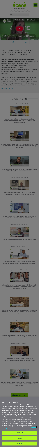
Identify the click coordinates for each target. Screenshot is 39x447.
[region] (19, 422)
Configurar (19, 432)
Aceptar (19, 443)
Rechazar (19, 438)
